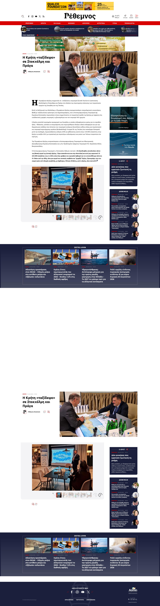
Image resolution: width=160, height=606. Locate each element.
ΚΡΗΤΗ (43, 23)
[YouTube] (36, 16)
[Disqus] (80, 306)
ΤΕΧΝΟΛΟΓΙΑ (129, 23)
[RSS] (43, 16)
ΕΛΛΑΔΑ (57, 23)
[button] (95, 217)
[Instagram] (32, 16)
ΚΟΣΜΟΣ (71, 23)
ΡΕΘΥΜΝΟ (29, 23)
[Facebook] (29, 16)
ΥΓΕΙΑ (114, 23)
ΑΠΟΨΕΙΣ (85, 23)
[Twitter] (40, 16)
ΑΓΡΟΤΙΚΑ (101, 23)
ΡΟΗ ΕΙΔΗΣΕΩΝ (29, 35)
